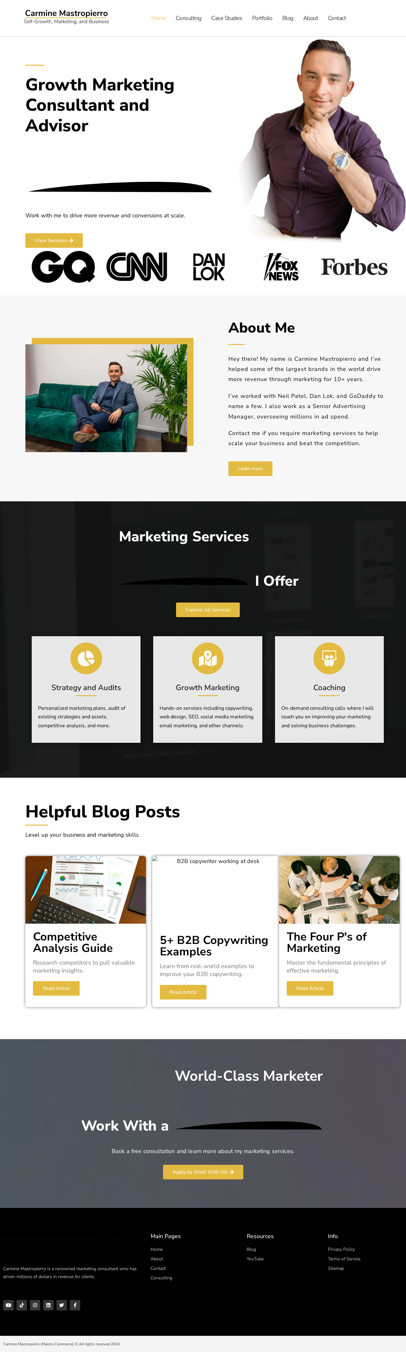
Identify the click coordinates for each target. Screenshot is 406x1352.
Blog (287, 18)
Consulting (188, 18)
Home (158, 18)
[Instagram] (35, 1305)
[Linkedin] (48, 1305)
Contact (337, 18)
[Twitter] (61, 1305)
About (310, 18)
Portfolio (262, 18)
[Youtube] (8, 1305)
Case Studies (226, 18)
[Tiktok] (21, 1305)
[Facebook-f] (75, 1305)
